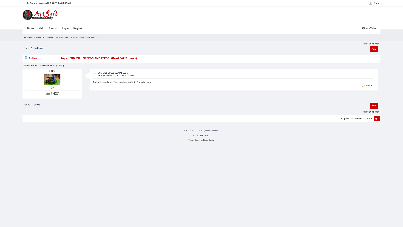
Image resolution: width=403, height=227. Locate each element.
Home (30, 28)
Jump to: (344, 118)
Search (53, 28)
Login (65, 28)
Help (41, 28)
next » (376, 43)
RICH (54, 71)
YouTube (370, 28)
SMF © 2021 (199, 131)
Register (78, 28)
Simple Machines (211, 131)
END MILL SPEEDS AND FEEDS (113, 73)
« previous (368, 43)
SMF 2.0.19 (188, 131)
